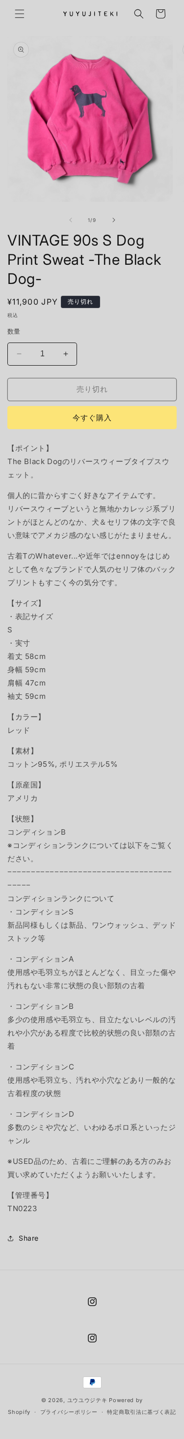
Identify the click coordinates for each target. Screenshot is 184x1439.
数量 (14, 331)
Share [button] (29, 1238)
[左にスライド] (70, 220)
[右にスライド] (114, 220)
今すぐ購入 (92, 417)
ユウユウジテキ (87, 1400)
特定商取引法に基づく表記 (141, 1411)
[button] (19, 14)
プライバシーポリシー (69, 1411)
